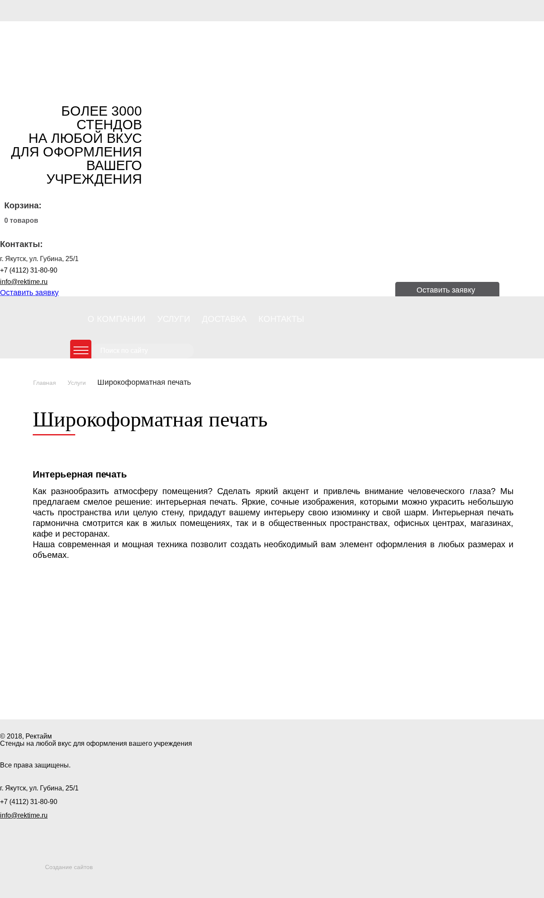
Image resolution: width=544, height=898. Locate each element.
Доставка (224, 319)
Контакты (281, 319)
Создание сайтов (69, 867)
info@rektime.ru (24, 281)
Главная (44, 382)
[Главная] (60, 55)
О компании (116, 319)
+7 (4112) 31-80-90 (28, 270)
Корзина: (23, 205)
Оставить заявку (29, 292)
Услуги (173, 319)
